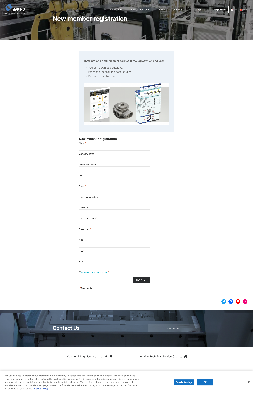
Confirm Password (88, 218)
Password (84, 208)
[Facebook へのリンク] (230, 301)
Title (81, 175)
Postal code (85, 229)
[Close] (249, 382)
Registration (220, 9)
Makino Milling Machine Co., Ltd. (87, 356)
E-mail (82, 186)
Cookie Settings (184, 382)
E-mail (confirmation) (89, 197)
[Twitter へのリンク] (223, 301)
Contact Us (178, 9)
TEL (81, 251)
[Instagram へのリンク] (245, 301)
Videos (161, 9)
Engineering (116, 9)
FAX (81, 261)
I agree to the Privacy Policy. (94, 272)
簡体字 (244, 10)
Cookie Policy (41, 388)
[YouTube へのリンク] (238, 301)
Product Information (140, 9)
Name (82, 143)
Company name (87, 154)
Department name (87, 165)
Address (83, 240)
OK (205, 382)
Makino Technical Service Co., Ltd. (161, 356)
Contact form (174, 328)
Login (198, 9)
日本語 (236, 10)
